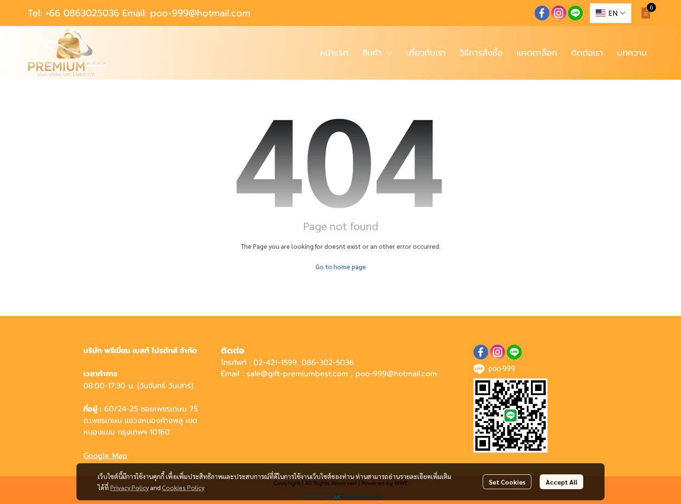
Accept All (561, 482)
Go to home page (340, 266)
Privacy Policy (129, 487)
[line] (575, 13)
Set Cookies (507, 482)
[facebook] (542, 13)
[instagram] (558, 13)
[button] (610, 13)
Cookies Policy (183, 487)
